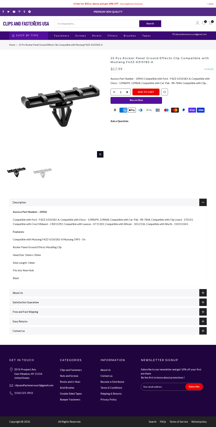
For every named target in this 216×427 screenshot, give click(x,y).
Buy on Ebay (136, 100)
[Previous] (8, 108)
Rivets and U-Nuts (70, 381)
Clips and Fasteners (71, 369)
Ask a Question (119, 121)
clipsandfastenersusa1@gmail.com (191, 34)
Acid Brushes (67, 387)
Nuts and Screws (69, 375)
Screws (80, 35)
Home (12, 44)
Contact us (106, 375)
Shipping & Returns (111, 393)
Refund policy (199, 421)
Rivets (97, 35)
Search (150, 23)
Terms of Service (178, 421)
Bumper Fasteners (70, 399)
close (211, 4)
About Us (105, 369)
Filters (113, 35)
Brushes (130, 35)
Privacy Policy (108, 399)
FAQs (163, 421)
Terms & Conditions (111, 387)
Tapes (146, 35)
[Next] (99, 108)
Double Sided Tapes (71, 393)
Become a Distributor (112, 381)
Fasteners (62, 35)
